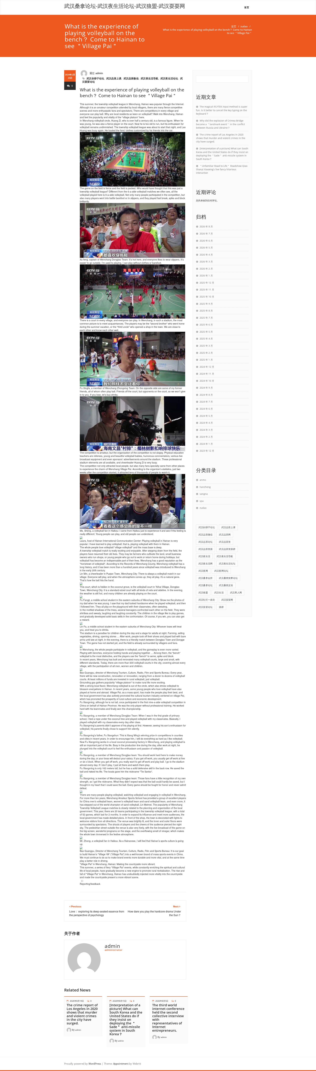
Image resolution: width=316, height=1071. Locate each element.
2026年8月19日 (77, 1001)
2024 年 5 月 (206, 415)
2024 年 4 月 (206, 422)
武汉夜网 (203, 570)
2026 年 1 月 (206, 275)
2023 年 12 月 (207, 450)
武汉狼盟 (203, 592)
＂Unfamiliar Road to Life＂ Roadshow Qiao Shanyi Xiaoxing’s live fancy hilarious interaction (221, 169)
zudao (244, 26)
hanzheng (205, 486)
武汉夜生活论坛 (169, 78)
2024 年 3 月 (206, 429)
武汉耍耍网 (227, 599)
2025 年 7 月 (206, 317)
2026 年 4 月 (206, 254)
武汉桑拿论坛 (205, 585)
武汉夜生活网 (205, 563)
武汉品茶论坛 (205, 541)
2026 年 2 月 (206, 268)
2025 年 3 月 (206, 345)
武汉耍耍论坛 (205, 607)
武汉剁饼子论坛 (95, 78)
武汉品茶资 (225, 541)
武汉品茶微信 (131, 78)
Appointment (120, 1063)
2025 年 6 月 (206, 324)
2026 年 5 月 (206, 247)
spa (202, 500)
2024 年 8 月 (206, 394)
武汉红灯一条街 (206, 599)
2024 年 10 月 (207, 380)
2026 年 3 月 (206, 261)
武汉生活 (219, 592)
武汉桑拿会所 (205, 578)
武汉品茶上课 (113, 78)
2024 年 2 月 (206, 436)
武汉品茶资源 (205, 549)
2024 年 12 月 (207, 366)
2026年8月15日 (120, 1001)
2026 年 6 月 (206, 240)
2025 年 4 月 (206, 338)
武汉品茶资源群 (227, 549)
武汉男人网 (236, 592)
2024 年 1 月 (206, 443)
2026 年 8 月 (206, 226)
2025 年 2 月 (206, 352)
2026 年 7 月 (206, 233)
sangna (204, 493)
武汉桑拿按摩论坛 (228, 578)
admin (99, 73)
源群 (221, 607)
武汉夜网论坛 (221, 570)
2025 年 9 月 (206, 303)
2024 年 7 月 (206, 401)
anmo (203, 479)
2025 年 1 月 (206, 359)
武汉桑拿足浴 (226, 585)
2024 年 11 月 (207, 373)
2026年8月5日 (161, 1001)
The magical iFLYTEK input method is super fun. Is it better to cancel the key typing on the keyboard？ (221, 110)
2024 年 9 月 (206, 387)
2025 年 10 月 (207, 296)
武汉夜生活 (204, 556)
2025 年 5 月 (206, 331)
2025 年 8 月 (206, 310)
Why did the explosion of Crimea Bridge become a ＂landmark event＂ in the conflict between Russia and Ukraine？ (220, 124)
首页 (246, 7)
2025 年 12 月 (207, 282)
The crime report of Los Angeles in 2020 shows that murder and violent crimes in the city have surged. (82, 1014)
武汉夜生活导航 (149, 78)
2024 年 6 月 (206, 408)
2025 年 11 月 (207, 289)
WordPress (95, 1063)
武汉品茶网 (225, 534)
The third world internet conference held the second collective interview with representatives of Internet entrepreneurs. (168, 1018)
